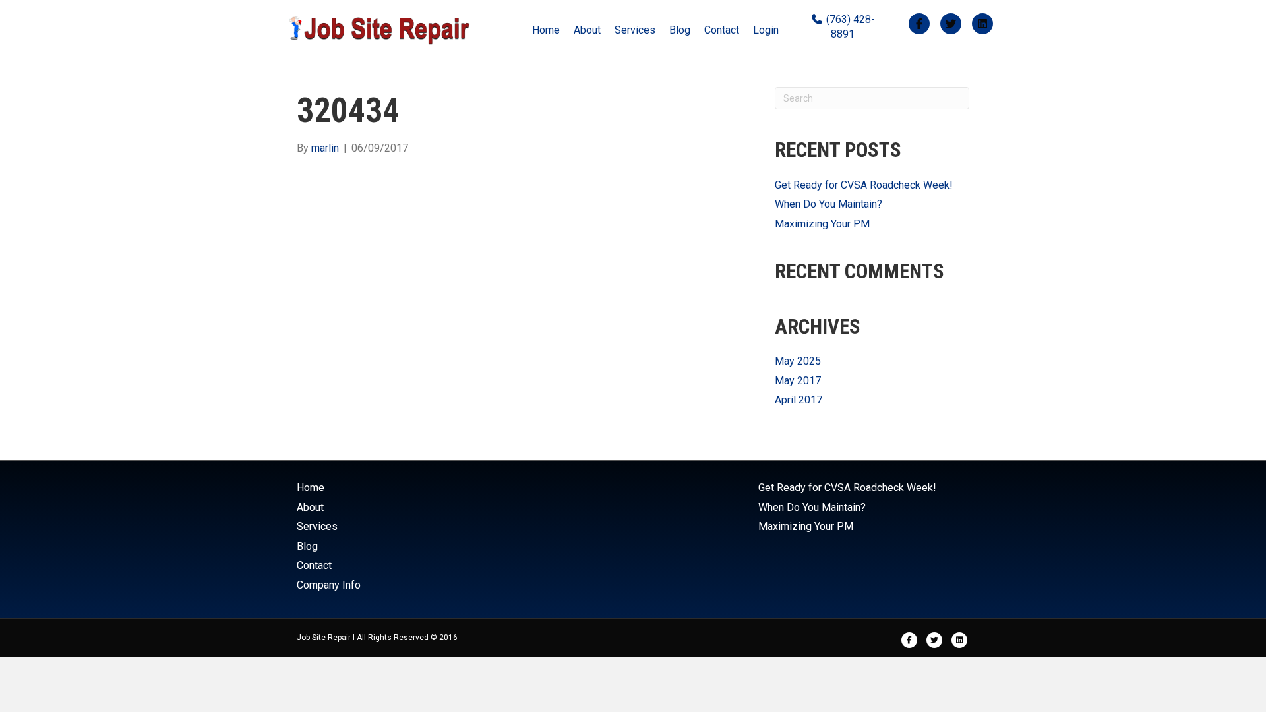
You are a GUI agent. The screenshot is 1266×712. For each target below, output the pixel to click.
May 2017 (798, 380)
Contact (721, 30)
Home (546, 30)
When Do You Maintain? (828, 204)
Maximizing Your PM (822, 224)
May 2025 (798, 361)
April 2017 (798, 400)
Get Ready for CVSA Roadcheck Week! (864, 185)
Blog (679, 30)
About (587, 30)
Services (635, 30)
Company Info (329, 585)
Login (766, 30)
